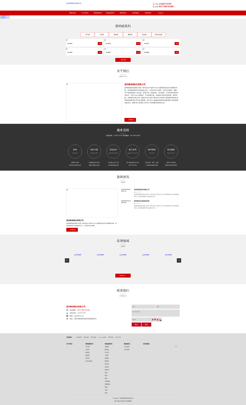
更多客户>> (123, 275)
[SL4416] (84, 49)
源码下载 (118, 337)
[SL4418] (123, 40)
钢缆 (106, 378)
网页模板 (110, 337)
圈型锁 (130, 34)
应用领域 (135, 13)
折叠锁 (107, 346)
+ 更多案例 (123, 60)
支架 (106, 390)
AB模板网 (79, 337)
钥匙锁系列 (110, 13)
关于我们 (85, 13)
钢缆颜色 (107, 384)
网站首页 (72, 13)
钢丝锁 (107, 364)
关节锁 (87, 34)
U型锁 (102, 34)
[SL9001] (123, 49)
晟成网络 (129, 401)
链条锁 (144, 34)
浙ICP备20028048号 (120, 401)
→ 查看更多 (130, 120)
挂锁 (106, 372)
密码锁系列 (98, 13)
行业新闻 (126, 349)
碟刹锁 (107, 349)
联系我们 (148, 13)
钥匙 (106, 387)
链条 (106, 375)
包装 (106, 393)
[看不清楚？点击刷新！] (156, 320)
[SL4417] (161, 40)
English (160, 13)
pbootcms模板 (102, 337)
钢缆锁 (116, 34)
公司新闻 (126, 346)
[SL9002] (161, 49)
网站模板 (93, 337)
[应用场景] (78, 263)
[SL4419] (84, 40)
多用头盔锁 (158, 34)
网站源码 (86, 337)
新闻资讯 (123, 13)
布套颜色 (107, 381)
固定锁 (107, 369)
